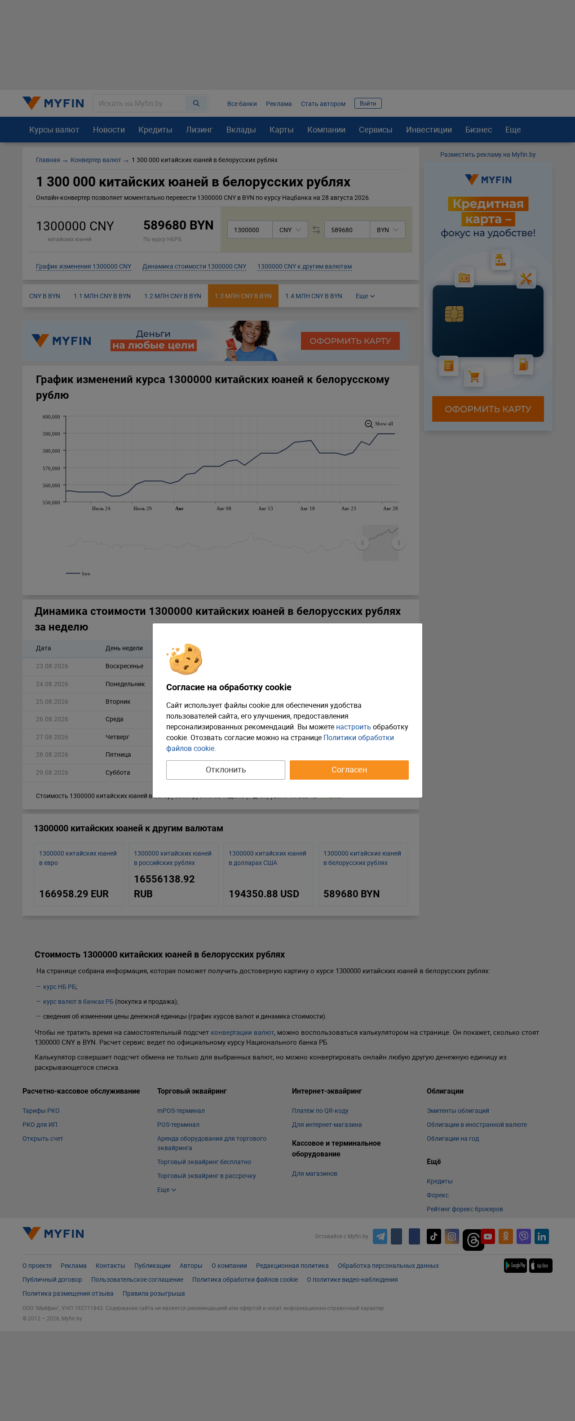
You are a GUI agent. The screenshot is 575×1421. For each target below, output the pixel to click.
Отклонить (226, 769)
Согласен (349, 769)
